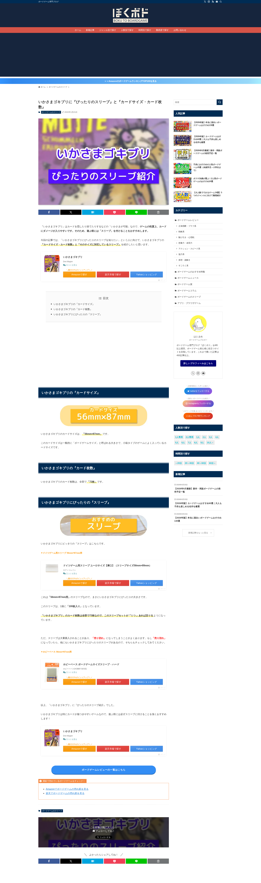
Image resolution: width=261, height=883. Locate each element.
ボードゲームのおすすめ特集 (191, 271)
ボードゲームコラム (187, 290)
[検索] (221, 1)
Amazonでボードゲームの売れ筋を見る (67, 789)
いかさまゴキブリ (72, 257)
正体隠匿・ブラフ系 (187, 226)
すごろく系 (183, 266)
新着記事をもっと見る (198, 533)
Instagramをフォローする (199, 403)
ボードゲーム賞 (184, 284)
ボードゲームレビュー (188, 220)
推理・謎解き (184, 260)
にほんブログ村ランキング (198, 416)
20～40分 (189, 463)
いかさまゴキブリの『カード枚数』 (73, 309)
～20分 (178, 463)
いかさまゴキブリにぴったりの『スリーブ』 (78, 314)
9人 (202, 442)
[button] (49, 212)
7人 (189, 442)
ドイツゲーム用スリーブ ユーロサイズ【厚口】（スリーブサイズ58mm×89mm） (107, 565)
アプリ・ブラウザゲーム (189, 303)
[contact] (217, 1)
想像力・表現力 (185, 243)
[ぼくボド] (130, 15)
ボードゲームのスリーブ (51, 112)
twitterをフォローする (199, 391)
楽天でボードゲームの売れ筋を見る (65, 793)
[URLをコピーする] (158, 212)
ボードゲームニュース (188, 278)
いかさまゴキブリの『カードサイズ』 (74, 304)
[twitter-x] (205, 1)
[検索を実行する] (220, 102)
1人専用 (179, 437)
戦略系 (181, 232)
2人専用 (189, 437)
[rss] (213, 1)
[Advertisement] (130, 55)
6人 (183, 442)
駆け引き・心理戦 (186, 237)
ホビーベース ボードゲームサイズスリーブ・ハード (91, 664)
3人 (210, 437)
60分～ (212, 463)
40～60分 (201, 463)
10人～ (210, 442)
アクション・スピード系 (189, 249)
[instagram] (209, 1)
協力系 (181, 254)
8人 (196, 442)
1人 (198, 437)
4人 (217, 437)
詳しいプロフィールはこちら (198, 363)
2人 (204, 437)
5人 (177, 442)
